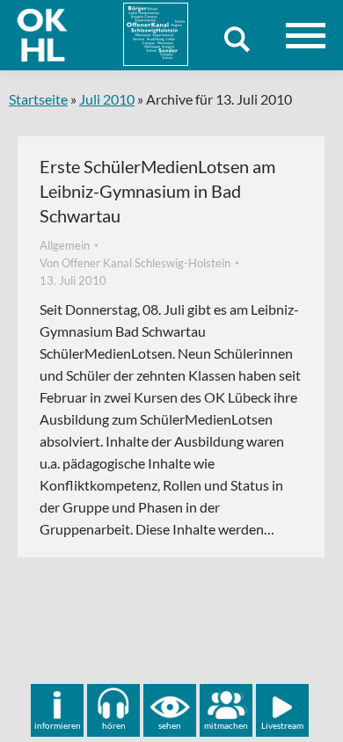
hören (114, 725)
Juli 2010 (107, 99)
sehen (169, 725)
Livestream (282, 725)
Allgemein (65, 245)
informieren (57, 725)
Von (135, 263)
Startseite (38, 99)
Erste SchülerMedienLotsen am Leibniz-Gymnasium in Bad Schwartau (157, 191)
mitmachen (226, 725)
